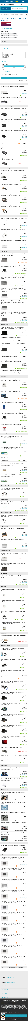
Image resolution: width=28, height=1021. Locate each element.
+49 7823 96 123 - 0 (10, 977)
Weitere (5, 41)
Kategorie (6, 48)
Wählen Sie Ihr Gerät (5, 12)
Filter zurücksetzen (14, 78)
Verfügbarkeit (7, 71)
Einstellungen (14, 1019)
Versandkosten (24, 93)
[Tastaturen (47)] (14, 55)
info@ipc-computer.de (10, 982)
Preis (5, 61)
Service (5, 993)
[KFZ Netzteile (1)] (14, 56)
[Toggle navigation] (2, 4)
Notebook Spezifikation (9, 28)
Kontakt (5, 973)
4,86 (13, 1)
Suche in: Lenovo (5, 8)
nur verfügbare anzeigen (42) (11, 74)
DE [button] (22, 4)
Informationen (7, 989)
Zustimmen (14, 1015)
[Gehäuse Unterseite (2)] (14, 54)
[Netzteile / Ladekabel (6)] (14, 53)
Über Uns (6, 997)
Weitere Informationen (14, 1012)
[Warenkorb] (25, 4)
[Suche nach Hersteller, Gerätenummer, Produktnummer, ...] (25, 8)
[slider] (3, 66)
